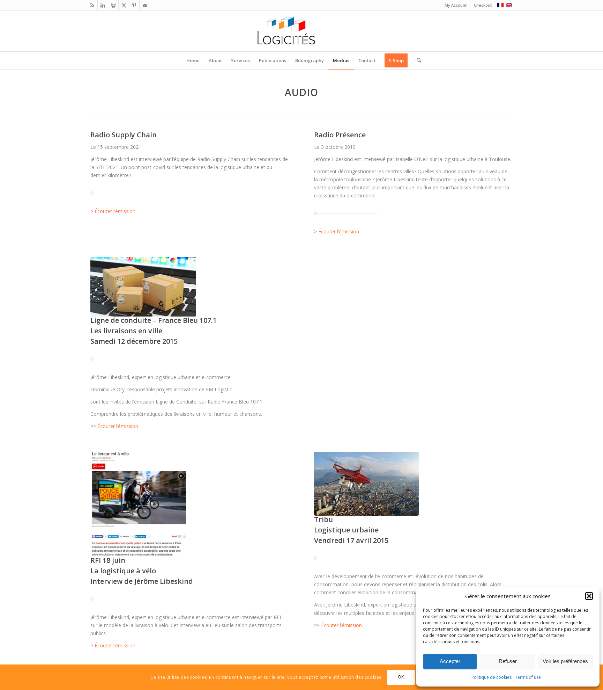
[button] (589, 596)
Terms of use (528, 677)
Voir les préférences (565, 661)
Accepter (450, 661)
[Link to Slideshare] (113, 5)
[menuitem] (455, 5)
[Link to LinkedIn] (103, 5)
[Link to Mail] (145, 5)
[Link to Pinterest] (134, 5)
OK (401, 677)
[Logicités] (302, 31)
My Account (456, 5)
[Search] (416, 60)
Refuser (508, 661)
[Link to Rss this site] (92, 5)
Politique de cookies (491, 677)
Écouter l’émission (115, 211)
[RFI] (138, 504)
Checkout (483, 5)
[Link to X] (124, 5)
